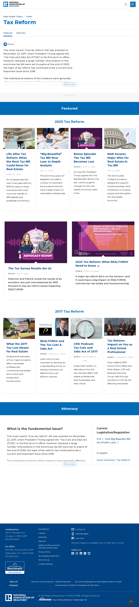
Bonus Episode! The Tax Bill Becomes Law (85, 157)
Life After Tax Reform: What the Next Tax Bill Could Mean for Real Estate (18, 161)
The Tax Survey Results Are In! (29, 268)
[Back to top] (131, 602)
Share (11, 44)
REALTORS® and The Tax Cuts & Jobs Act (52, 344)
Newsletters (43, 529)
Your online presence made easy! (69, 600)
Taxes (29, 16)
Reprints (42, 541)
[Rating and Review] (14, 573)
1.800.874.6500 (82, 534)
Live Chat (79, 538)
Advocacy (21, 33)
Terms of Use (44, 560)
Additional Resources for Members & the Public (49, 546)
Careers (41, 533)
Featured (7, 33)
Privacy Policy (44, 552)
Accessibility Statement (48, 556)
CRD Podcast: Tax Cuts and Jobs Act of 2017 (85, 347)
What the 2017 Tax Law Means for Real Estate (17, 347)
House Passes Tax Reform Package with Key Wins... (77, 585)
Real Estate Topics (13, 16)
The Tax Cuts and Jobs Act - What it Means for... (51, 582)
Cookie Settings (45, 564)
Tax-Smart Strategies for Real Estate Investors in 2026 (98, 582)
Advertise (42, 537)
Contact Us (80, 529)
